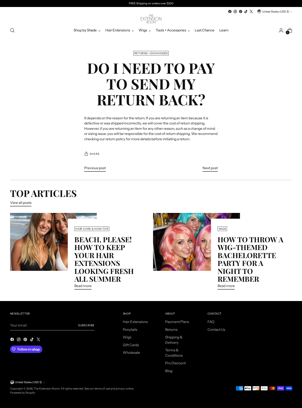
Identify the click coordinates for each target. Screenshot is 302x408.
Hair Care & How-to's (91, 228)
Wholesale (131, 353)
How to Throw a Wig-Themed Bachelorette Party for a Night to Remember (250, 259)
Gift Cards (131, 345)
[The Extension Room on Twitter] (251, 11)
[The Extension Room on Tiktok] (246, 11)
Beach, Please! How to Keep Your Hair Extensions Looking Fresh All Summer (104, 259)
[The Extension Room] (151, 18)
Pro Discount (175, 363)
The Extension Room (47, 388)
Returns (171, 330)
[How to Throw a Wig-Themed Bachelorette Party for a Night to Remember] (196, 253)
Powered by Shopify (22, 392)
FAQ (210, 322)
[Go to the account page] (281, 30)
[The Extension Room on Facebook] (230, 11)
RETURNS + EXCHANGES (151, 53)
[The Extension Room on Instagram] (235, 11)
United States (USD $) (275, 11)
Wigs (222, 228)
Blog (168, 371)
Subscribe (86, 325)
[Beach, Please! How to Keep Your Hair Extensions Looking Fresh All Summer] (53, 253)
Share (94, 153)
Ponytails (130, 330)
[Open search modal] (12, 30)
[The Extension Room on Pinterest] (240, 11)
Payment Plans (177, 322)
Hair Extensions (135, 322)
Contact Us (216, 330)
